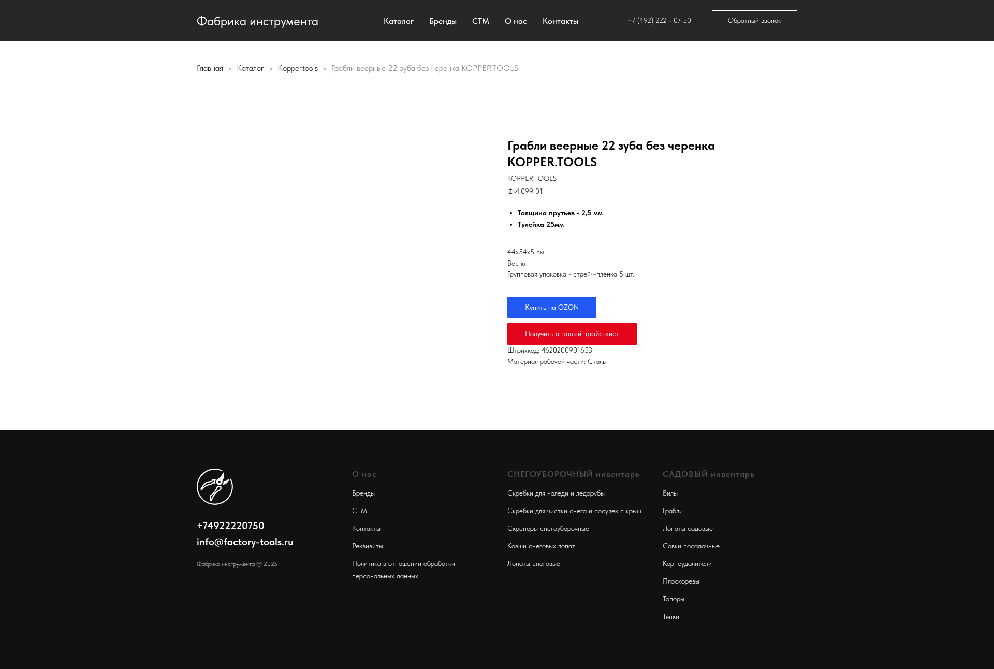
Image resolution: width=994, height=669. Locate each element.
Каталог (399, 21)
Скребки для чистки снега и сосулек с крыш (574, 510)
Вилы (670, 493)
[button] (754, 20)
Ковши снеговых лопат (541, 546)
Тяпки (671, 616)
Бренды (443, 21)
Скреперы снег (530, 528)
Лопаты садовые (688, 528)
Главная (210, 68)
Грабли (673, 510)
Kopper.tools (298, 68)
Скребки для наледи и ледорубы (556, 493)
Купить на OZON (552, 307)
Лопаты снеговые (533, 563)
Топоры (673, 598)
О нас (516, 21)
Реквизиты (367, 546)
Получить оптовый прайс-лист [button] (572, 333)
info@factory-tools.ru (245, 541)
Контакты (560, 21)
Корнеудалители (687, 563)
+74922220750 (231, 525)
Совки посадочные (691, 546)
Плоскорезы (681, 581)
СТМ (480, 21)
